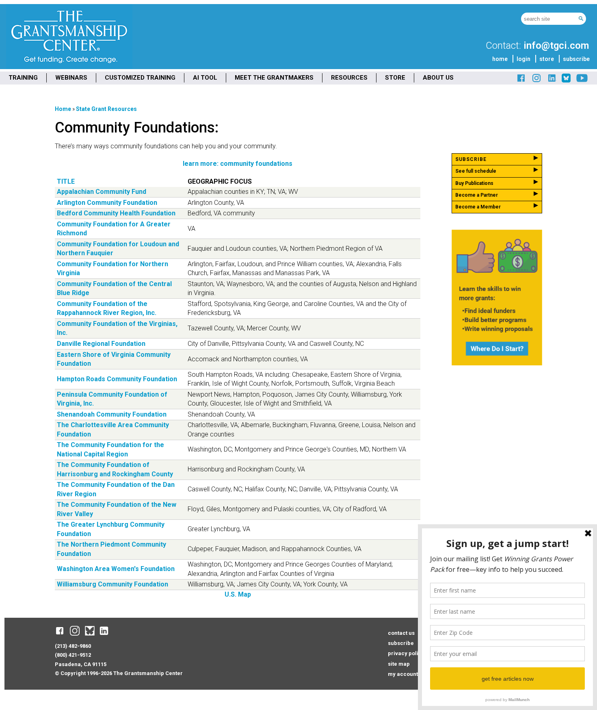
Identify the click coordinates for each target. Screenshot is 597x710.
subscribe (576, 59)
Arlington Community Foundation (107, 202)
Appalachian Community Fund (101, 191)
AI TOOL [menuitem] (205, 77)
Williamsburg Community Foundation (112, 584)
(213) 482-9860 (73, 646)
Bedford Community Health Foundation (116, 213)
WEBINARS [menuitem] (71, 77)
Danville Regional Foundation (101, 343)
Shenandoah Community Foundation (112, 414)
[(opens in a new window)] (521, 81)
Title (66, 181)
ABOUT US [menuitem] (438, 77)
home (500, 59)
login (523, 59)
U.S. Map (238, 594)
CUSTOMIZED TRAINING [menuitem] (140, 77)
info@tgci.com (556, 45)
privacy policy (406, 653)
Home (63, 109)
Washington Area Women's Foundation (116, 569)
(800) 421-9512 (73, 655)
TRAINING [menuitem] (23, 77)
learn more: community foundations (237, 163)
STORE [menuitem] (395, 77)
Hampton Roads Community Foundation (117, 379)
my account (403, 674)
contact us (401, 633)
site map (399, 664)
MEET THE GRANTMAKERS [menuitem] (274, 77)
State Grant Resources (106, 109)
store (546, 59)
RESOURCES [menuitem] (349, 77)
